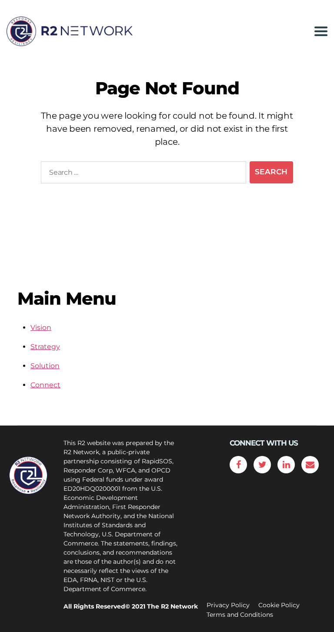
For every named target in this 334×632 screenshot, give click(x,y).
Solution (45, 366)
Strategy (45, 347)
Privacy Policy (228, 605)
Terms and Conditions (240, 615)
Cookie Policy (279, 605)
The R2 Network (172, 606)
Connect (45, 385)
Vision (40, 327)
